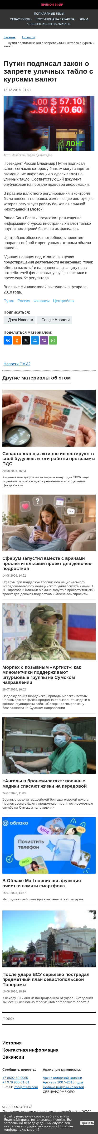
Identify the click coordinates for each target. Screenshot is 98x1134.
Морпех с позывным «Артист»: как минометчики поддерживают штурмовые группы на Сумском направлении (41, 675)
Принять (87, 1123)
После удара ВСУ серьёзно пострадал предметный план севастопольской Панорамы (45, 979)
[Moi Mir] (35, 340)
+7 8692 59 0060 (15, 1078)
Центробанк (63, 301)
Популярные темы (49, 13)
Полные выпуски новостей (63, 1087)
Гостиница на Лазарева (55, 19)
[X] (26, 340)
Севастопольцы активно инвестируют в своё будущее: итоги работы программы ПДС (48, 458)
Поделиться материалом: (28, 332)
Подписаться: (17, 312)
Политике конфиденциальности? (38, 1127)
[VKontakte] (8, 340)
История (12, 1042)
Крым (83, 19)
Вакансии (13, 1057)
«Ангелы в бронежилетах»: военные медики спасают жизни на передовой (44, 783)
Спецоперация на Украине (49, 24)
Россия (24, 301)
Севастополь (21, 19)
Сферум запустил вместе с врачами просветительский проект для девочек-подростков (47, 563)
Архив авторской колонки (62, 1078)
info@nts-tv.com (26, 1087)
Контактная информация (30, 1050)
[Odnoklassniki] (17, 340)
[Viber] (44, 340)
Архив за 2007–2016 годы (63, 1082)
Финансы (42, 301)
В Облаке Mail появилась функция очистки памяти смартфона (41, 883)
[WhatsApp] (53, 340)
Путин (9, 301)
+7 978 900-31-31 (15, 1082)
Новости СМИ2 (17, 364)
